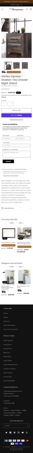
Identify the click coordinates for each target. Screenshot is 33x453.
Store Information (9, 325)
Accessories (8, 377)
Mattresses (7, 357)
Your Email (6, 142)
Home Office (8, 361)
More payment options (16, 119)
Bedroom (7, 353)
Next (21, 223)
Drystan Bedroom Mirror (8, 242)
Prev (12, 223)
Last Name (20, 135)
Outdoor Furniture (9, 369)
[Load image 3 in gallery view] (25, 65)
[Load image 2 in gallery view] (16, 65)
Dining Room (8, 349)
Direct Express (8, 340)
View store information (10, 175)
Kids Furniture (8, 373)
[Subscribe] (27, 426)
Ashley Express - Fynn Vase (23, 286)
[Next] (31, 66)
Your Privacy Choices (11, 329)
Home (5, 313)
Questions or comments (10, 149)
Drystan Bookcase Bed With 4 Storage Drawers (24, 243)
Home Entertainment (10, 365)
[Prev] (2, 66)
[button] (2, 9)
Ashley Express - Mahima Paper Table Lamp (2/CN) (7, 287)
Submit (8, 161)
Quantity (3, 100)
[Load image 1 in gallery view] (8, 65)
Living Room (8, 345)
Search (6, 317)
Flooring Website (9, 381)
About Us (7, 321)
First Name (6, 135)
